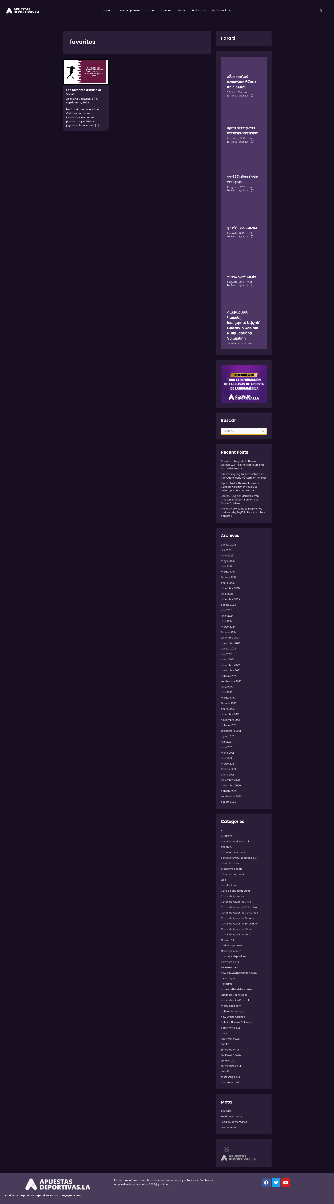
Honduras (226, 984)
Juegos (166, 10)
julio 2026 (226, 550)
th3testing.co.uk (230, 1077)
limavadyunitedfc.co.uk (235, 1000)
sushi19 (225, 1071)
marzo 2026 (228, 572)
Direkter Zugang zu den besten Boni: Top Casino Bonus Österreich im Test (243, 475)
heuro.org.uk (228, 978)
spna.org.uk (228, 1060)
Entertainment (230, 967)
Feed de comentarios (234, 1122)
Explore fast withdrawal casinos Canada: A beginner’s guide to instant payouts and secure (240, 486)
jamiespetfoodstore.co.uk (236, 989)
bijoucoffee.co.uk (231, 869)
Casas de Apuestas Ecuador (238, 918)
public (224, 1033)
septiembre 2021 (231, 731)
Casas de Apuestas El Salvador (239, 923)
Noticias (197, 10)
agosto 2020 (228, 802)
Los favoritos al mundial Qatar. (83, 92)
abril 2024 (227, 621)
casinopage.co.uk (231, 945)
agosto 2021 (228, 736)
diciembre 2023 (230, 637)
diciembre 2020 (230, 780)
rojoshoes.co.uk (230, 1038)
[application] (203, 10)
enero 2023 (227, 659)
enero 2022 (227, 709)
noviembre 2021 (230, 720)
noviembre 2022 (231, 670)
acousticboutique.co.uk (235, 841)
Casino (151, 10)
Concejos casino (231, 951)
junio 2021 (226, 747)
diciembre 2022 (230, 665)
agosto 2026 (228, 544)
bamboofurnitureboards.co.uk (239, 858)
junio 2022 (227, 687)
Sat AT (225, 1044)
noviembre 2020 (231, 785)
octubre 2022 (229, 676)
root (246, 92)
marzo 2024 (228, 626)
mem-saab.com (231, 1006)
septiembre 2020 (231, 796)
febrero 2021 (228, 769)
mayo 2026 (228, 561)
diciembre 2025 (230, 588)
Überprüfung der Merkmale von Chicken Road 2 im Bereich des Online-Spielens (240, 499)
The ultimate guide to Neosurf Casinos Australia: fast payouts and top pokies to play (242, 464)
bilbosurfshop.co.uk (232, 874)
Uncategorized (230, 1082)
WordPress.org (229, 1127)
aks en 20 (226, 847)
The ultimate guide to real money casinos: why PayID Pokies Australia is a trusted (243, 512)
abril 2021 (226, 758)
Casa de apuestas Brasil (235, 890)
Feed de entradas (231, 1116)
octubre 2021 (228, 725)
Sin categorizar (239, 95)
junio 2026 (227, 555)
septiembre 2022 (231, 681)
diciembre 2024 (230, 599)
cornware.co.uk (230, 962)
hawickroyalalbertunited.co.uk (239, 973)
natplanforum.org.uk (233, 1011)
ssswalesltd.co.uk (231, 1066)
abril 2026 (227, 566)
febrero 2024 (229, 632)
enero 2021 (227, 774)
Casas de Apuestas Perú (235, 934)
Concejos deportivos (233, 956)
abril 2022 (226, 692)
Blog (223, 880)
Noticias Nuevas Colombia (237, 1022)
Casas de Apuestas (128, 10)
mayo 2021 (227, 752)
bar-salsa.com (230, 863)
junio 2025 (227, 594)
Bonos (181, 10)
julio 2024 (226, 610)
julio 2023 (226, 654)
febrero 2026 (229, 577)
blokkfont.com (229, 885)
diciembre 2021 (230, 714)
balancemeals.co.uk (233, 852)
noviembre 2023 (231, 643)
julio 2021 (226, 742)
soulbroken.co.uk (231, 1055)
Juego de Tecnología (234, 995)
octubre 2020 (229, 791)
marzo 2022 (228, 698)
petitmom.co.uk (230, 1027)
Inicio (107, 10)
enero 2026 (228, 583)
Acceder (226, 1111)
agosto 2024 (228, 605)
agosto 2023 (228, 648)
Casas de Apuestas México (237, 929)
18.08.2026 (227, 836)
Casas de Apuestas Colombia (239, 907)
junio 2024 (227, 615)
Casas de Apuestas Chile (236, 901)
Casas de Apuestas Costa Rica (239, 912)
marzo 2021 (227, 763)
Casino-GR (227, 940)
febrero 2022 (228, 703)
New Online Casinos (233, 1017)
